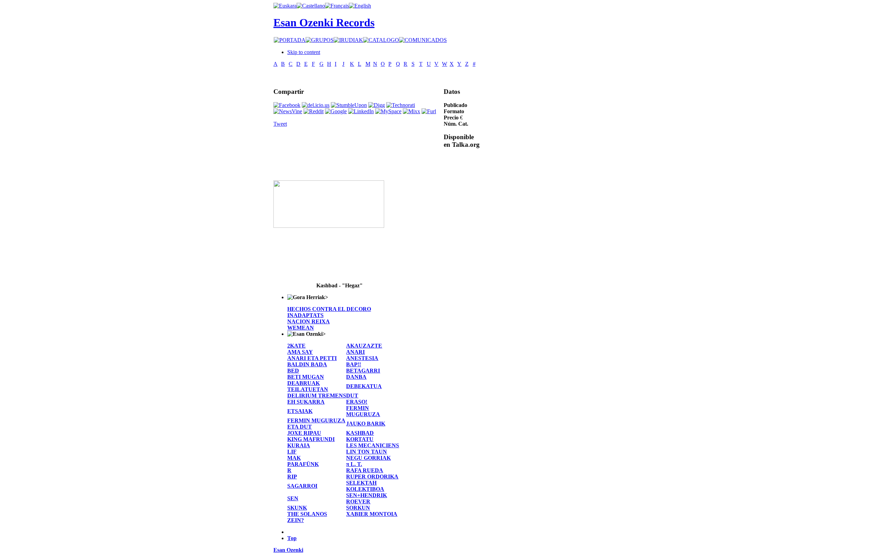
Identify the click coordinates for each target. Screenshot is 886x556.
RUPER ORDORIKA (372, 476)
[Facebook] (286, 105)
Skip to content (303, 52)
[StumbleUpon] (349, 105)
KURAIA (298, 445)
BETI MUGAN (305, 377)
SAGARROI (302, 486)
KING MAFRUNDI (311, 439)
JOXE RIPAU (304, 433)
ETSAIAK (300, 411)
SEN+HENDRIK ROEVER (366, 498)
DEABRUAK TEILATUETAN (307, 386)
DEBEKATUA (364, 386)
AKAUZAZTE (364, 346)
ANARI (355, 352)
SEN (292, 498)
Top (292, 538)
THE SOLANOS (307, 514)
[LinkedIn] (361, 111)
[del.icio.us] (315, 105)
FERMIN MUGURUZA (363, 411)
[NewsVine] (287, 111)
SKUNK (297, 508)
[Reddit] (314, 111)
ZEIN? (295, 520)
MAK (294, 458)
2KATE (296, 346)
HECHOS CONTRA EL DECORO (329, 309)
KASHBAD (360, 433)
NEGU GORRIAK (368, 458)
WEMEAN (300, 328)
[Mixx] (411, 111)
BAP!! (353, 364)
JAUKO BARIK (365, 424)
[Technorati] (400, 105)
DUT (352, 395)
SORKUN (358, 508)
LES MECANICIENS (372, 445)
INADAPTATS (305, 315)
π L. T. (354, 464)
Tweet (280, 124)
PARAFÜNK (303, 464)
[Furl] (429, 111)
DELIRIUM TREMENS (316, 395)
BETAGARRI (363, 371)
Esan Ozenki (288, 550)
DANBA (356, 377)
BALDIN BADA (307, 364)
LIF (292, 452)
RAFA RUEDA (364, 470)
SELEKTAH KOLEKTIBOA (365, 486)
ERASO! (356, 402)
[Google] (336, 111)
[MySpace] (388, 111)
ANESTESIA (362, 358)
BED (293, 371)
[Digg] (376, 105)
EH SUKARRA (306, 402)
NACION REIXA (308, 321)
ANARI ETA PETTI (312, 358)
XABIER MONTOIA (371, 514)
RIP (292, 476)
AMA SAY (300, 352)
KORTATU (359, 439)
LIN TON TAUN (366, 452)
